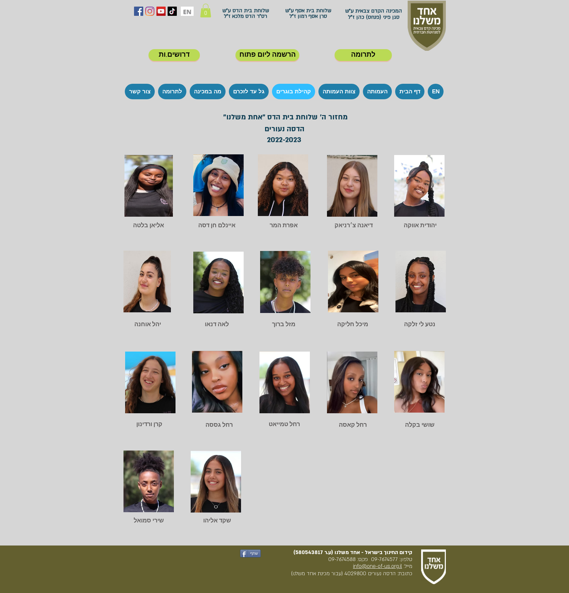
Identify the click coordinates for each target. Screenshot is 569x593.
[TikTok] (172, 11)
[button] (205, 10)
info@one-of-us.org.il (377, 566)
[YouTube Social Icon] (161, 11)
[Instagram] (149, 11)
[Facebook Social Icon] (138, 11)
